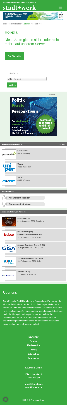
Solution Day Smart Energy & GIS (31, 245)
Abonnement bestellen (19, 198)
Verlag (34, 350)
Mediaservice (33, 345)
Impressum (33, 358)
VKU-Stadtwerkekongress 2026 (30, 258)
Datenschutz (33, 354)
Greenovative (22, 151)
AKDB (19, 177)
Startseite (26, 24)
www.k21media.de (33, 387)
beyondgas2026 (24, 218)
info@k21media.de (34, 384)
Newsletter (33, 337)
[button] (5, 399)
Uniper (20, 164)
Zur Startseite (14, 56)
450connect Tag (23, 272)
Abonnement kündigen (20, 204)
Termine (33, 341)
